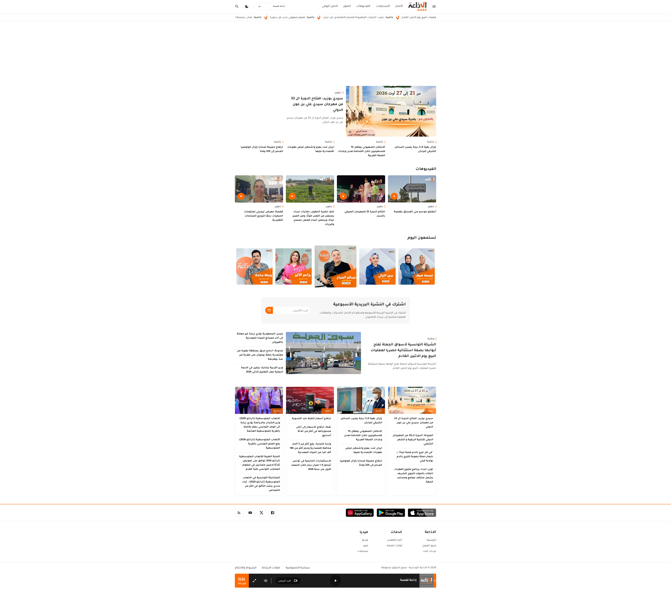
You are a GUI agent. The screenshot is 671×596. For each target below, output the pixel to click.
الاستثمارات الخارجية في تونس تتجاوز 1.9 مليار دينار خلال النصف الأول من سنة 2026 (311, 465)
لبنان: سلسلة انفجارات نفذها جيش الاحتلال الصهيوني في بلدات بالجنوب (243, 17)
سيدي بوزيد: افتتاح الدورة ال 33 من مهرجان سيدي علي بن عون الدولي (317, 104)
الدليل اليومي (330, 6)
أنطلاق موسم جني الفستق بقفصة (415, 212)
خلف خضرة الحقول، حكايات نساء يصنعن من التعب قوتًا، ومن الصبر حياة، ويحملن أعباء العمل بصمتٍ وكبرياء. (313, 218)
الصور (347, 6)
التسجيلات (383, 6)
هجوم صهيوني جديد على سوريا (319, 17)
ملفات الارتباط (271, 567)
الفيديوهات (363, 6)
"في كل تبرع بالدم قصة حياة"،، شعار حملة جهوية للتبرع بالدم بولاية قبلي (414, 456)
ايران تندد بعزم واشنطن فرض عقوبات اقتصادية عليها (310, 149)
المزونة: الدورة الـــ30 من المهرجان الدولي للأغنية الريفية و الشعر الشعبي (413, 439)
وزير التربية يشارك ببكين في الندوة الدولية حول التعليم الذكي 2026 (262, 370)
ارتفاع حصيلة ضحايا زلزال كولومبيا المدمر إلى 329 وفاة (262, 149)
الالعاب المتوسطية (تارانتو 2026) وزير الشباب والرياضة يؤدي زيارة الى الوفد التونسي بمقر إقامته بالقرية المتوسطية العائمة (260, 425)
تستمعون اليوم (421, 238)
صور (365, 545)
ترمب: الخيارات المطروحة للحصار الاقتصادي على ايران (385, 17)
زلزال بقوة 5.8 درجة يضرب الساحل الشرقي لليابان (415, 149)
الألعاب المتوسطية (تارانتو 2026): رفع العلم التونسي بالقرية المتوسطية (259, 444)
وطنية (431, 339)
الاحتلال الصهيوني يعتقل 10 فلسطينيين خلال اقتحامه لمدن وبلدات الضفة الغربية (361, 151)
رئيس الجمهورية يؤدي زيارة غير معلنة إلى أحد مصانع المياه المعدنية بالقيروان (260, 338)
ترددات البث (429, 551)
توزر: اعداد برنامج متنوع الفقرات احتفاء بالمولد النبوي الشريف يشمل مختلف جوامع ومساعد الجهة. (413, 476)
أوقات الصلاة (394, 545)
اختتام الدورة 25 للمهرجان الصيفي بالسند (364, 214)
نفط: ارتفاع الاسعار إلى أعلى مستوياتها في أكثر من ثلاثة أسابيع (313, 431)
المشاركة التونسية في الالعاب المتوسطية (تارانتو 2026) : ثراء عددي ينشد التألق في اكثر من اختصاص (261, 484)
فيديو (365, 540)
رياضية (276, 411)
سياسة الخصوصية (298, 567)
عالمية (430, 142)
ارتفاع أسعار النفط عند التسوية (311, 418)
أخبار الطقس (394, 540)
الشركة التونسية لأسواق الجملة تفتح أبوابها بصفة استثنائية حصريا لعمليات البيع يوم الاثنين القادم (403, 350)
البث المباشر (284, 580)
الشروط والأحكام (245, 567)
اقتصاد (327, 411)
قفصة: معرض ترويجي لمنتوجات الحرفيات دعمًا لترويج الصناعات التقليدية (263, 216)
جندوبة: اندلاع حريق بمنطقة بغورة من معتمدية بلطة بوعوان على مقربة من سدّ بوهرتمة (260, 355)
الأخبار (399, 6)
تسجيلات (362, 551)
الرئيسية (431, 540)
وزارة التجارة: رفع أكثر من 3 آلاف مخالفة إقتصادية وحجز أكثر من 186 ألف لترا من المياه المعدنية (310, 448)
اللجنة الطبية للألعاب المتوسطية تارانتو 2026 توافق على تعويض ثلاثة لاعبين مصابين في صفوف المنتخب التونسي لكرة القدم (259, 463)
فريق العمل (429, 545)
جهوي (338, 93)
